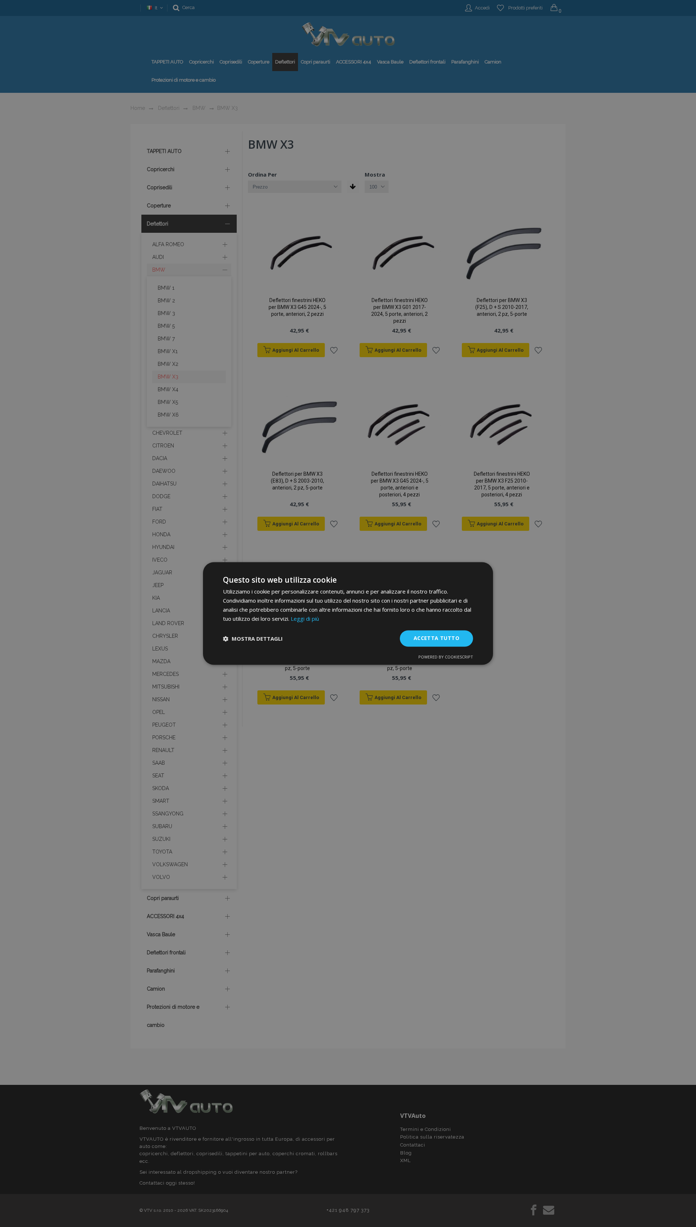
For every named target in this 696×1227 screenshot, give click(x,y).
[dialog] (348, 613)
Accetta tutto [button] (436, 638)
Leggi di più (305, 618)
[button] (253, 638)
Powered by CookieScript (445, 657)
